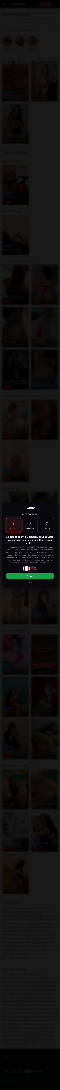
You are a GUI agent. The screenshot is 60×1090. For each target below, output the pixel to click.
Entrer (30, 576)
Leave (30, 582)
